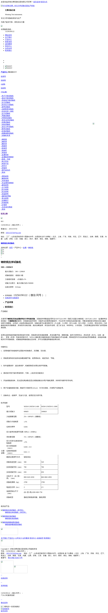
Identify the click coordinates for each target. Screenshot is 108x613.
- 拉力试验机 (5, 102)
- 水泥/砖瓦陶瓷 (6, 207)
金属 (24, 247)
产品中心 (8, 39)
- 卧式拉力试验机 (7, 105)
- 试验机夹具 (5, 135)
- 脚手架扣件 (5, 170)
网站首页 (8, 35)
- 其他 (3, 172)
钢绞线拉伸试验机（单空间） (16, 512)
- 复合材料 (5, 198)
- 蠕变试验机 (5, 129)
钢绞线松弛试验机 (12, 518)
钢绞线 (30, 247)
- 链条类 (4, 148)
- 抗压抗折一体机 (7, 111)
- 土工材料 (5, 187)
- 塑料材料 (5, 176)
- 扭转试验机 (5, 124)
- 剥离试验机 (5, 122)
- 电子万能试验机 (7, 96)
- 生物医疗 (5, 200)
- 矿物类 (4, 205)
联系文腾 (4, 214)
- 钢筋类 (4, 141)
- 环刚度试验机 (6, 118)
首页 (11, 247)
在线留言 (15, 298)
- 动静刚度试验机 (7, 109)
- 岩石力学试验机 (7, 127)
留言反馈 (36, 2)
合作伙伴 (8, 48)
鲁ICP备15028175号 (15, 558)
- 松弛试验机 (5, 131)
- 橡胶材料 (5, 178)
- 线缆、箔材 (5, 159)
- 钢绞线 (4, 139)
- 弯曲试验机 (5, 116)
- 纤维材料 (5, 203)
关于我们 (8, 37)
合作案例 (25, 538)
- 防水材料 (5, 192)
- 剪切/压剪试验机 (7, 120)
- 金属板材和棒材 (7, 157)
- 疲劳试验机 (5, 107)
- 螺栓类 (4, 144)
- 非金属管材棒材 (7, 183)
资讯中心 (8, 46)
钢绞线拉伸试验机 (7, 243)
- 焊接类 (4, 168)
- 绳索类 (4, 146)
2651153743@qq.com (13, 233)
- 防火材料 (5, 189)
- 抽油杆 (4, 150)
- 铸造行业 (5, 163)
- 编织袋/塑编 (6, 196)
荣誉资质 (8, 42)
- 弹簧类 (4, 152)
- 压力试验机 (5, 113)
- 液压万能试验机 (7, 98)
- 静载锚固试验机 (7, 133)
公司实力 (18, 538)
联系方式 (43, 2)
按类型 (3, 76)
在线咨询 (8, 298)
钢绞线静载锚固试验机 (13, 524)
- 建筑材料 (5, 185)
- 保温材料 (5, 194)
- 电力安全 (5, 161)
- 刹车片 (4, 166)
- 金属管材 (5, 155)
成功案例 (8, 44)
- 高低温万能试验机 (8, 100)
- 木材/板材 (5, 181)
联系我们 (8, 50)
